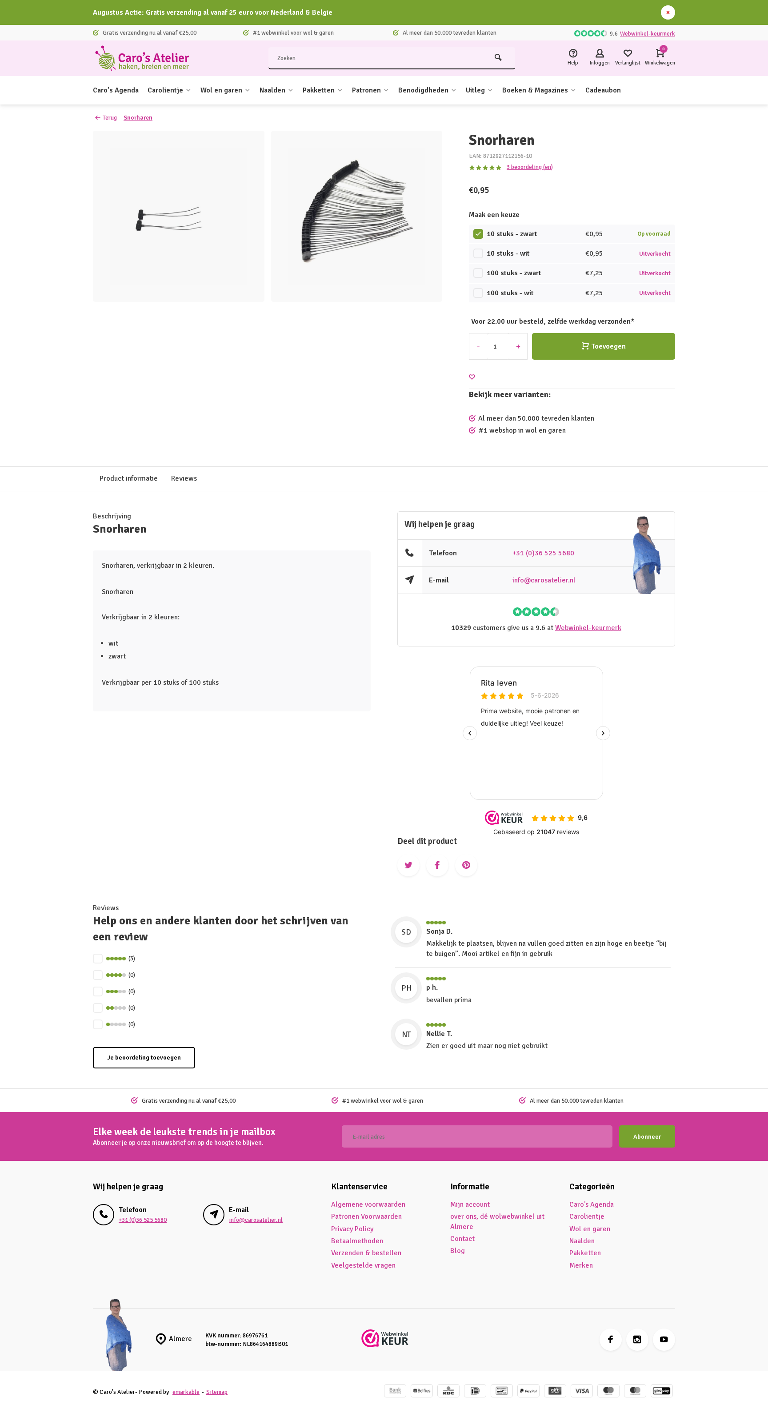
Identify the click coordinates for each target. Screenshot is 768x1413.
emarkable (186, 1392)
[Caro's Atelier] (146, 58)
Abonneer (647, 1136)
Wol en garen (221, 90)
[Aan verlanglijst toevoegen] (472, 377)
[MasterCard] (635, 1392)
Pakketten (319, 90)
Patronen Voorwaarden (366, 1216)
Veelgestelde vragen (363, 1265)
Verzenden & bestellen (366, 1252)
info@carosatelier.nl (544, 580)
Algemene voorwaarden (368, 1204)
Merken (581, 1265)
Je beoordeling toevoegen (144, 1057)
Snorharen (138, 117)
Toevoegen (608, 346)
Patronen (366, 90)
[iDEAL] (475, 1392)
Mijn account (470, 1204)
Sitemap (217, 1392)
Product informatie (129, 478)
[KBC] (448, 1392)
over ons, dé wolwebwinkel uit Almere (497, 1221)
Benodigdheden (423, 90)
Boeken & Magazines (535, 90)
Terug (110, 117)
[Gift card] (555, 1392)
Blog (457, 1250)
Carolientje (165, 90)
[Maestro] (608, 1392)
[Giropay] (662, 1392)
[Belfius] (422, 1392)
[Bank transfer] (395, 1392)
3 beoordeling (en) (530, 167)
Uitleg (475, 90)
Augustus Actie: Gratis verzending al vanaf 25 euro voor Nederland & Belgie (212, 12)
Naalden (272, 90)
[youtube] (664, 1340)
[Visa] (582, 1392)
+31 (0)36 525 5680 (543, 553)
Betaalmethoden (357, 1240)
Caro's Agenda (116, 90)
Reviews (184, 478)
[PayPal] (528, 1392)
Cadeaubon (603, 90)
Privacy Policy (352, 1228)
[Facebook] (611, 1340)
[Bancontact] (502, 1392)
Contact (462, 1238)
